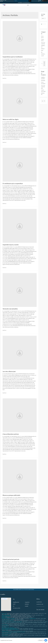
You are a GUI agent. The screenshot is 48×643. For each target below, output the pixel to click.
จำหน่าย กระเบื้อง (4, 613)
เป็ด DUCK (28, 614)
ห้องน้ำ (42, 50)
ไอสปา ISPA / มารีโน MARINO (19, 618)
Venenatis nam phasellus (10, 309)
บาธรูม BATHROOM (8, 621)
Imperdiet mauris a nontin (11, 244)
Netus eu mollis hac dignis (11, 119)
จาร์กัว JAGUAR (6, 614)
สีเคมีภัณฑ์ (42, 48)
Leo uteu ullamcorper (9, 371)
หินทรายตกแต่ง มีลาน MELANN (16, 616)
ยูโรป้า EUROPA (28, 613)
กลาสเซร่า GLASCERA (21, 615)
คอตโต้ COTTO (41, 613)
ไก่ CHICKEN (21, 614)
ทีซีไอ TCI (11, 615)
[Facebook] (42, 1)
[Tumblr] (45, 1)
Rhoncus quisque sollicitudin (11, 495)
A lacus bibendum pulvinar (11, 434)
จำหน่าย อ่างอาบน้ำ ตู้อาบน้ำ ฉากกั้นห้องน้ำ (8, 618)
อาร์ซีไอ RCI (16, 614)
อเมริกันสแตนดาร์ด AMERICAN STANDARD (26, 620)
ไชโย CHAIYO (12, 614)
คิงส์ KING (18, 621)
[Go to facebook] (46, 640)
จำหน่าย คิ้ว (3, 616)
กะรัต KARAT (14, 621)
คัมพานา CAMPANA (16, 613)
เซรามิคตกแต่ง (24, 616)
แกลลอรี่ (42, 55)
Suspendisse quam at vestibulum (13, 57)
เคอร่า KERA (33, 615)
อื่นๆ (41, 52)
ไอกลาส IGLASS (28, 615)
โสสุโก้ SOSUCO (9, 613)
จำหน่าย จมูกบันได (4, 617)
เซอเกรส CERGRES (22, 613)
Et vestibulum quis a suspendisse (13, 183)
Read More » (5, 78)
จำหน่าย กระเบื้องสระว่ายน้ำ (6, 615)
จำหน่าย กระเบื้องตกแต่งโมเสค (6, 616)
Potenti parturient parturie (11, 559)
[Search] (30, 1)
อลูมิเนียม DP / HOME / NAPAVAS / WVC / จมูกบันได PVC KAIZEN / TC (18, 617)
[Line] (44, 1)
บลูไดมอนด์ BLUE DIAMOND (38, 620)
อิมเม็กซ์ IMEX (16, 615)
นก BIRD (25, 614)
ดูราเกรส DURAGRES (35, 613)
